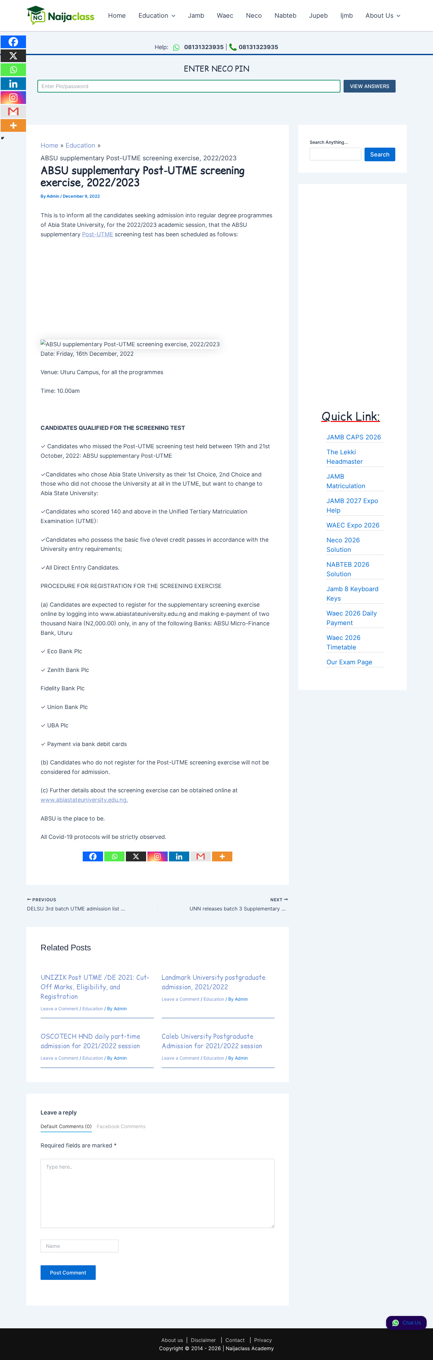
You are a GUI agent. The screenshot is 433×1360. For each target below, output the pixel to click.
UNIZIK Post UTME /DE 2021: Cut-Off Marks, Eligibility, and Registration (95, 987)
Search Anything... (329, 142)
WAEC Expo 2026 (352, 525)
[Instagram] (157, 856)
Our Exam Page (349, 662)
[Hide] (2, 138)
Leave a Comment (59, 1008)
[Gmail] (201, 856)
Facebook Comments (121, 1126)
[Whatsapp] (114, 856)
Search (380, 154)
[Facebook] (93, 856)
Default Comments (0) (66, 1126)
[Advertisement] (158, 292)
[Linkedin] (179, 856)
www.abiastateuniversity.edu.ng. (84, 799)
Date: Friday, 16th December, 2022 (87, 353)
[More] (222, 856)
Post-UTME (97, 234)
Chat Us (412, 1322)
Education (92, 1008)
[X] (136, 856)
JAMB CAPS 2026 (353, 437)
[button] (171, 15)
